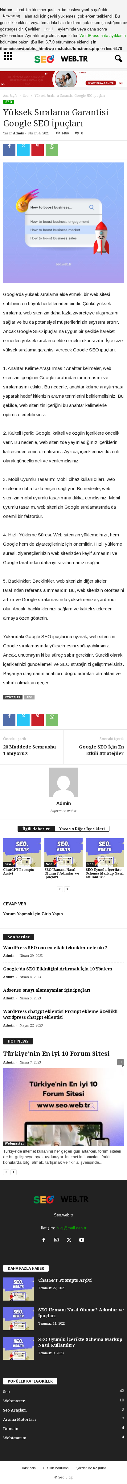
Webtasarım (14, 1438)
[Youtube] (82, 1240)
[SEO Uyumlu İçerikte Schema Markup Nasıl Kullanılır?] (105, 852)
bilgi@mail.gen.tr (71, 1228)
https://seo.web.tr (63, 811)
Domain (10, 1428)
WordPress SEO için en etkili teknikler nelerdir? (55, 947)
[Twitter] (23, 150)
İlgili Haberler (36, 828)
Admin (18, 133)
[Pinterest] (37, 150)
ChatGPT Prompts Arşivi (18, 871)
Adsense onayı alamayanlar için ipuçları (46, 990)
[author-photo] (63, 782)
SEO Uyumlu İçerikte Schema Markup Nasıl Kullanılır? (105, 873)
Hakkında (28, 1468)
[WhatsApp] (52, 150)
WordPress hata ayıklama (103, 35)
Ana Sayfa (10, 95)
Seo (26, 95)
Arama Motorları (19, 1419)
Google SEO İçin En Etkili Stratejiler (101, 750)
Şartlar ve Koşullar (91, 1468)
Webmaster (14, 1143)
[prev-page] (60, 889)
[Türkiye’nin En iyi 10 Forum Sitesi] (63, 1107)
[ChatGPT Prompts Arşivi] (22, 852)
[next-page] (67, 889)
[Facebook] (9, 150)
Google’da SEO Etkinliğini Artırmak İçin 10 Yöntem (57, 968)
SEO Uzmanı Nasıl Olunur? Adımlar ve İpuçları (61, 873)
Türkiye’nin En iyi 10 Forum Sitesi (56, 1053)
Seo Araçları (15, 1410)
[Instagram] (57, 1240)
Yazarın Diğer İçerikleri (82, 828)
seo (29, 697)
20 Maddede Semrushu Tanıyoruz (29, 750)
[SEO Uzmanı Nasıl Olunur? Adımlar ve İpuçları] (63, 852)
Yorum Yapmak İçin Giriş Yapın (33, 914)
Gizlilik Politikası (56, 1468)
